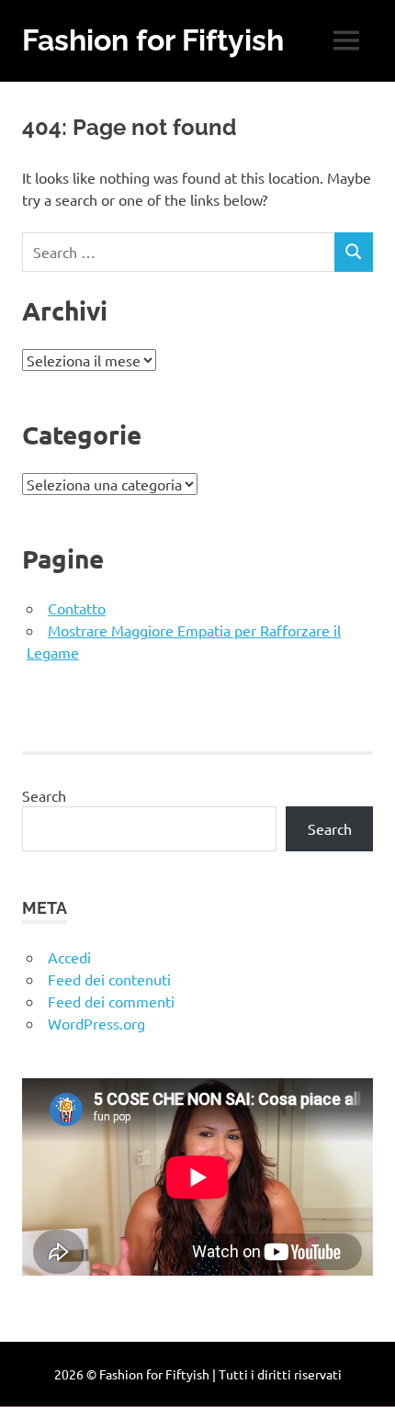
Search (44, 795)
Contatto (77, 608)
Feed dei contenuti (109, 979)
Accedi (69, 957)
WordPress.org (96, 1023)
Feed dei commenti (111, 1001)
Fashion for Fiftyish (153, 40)
